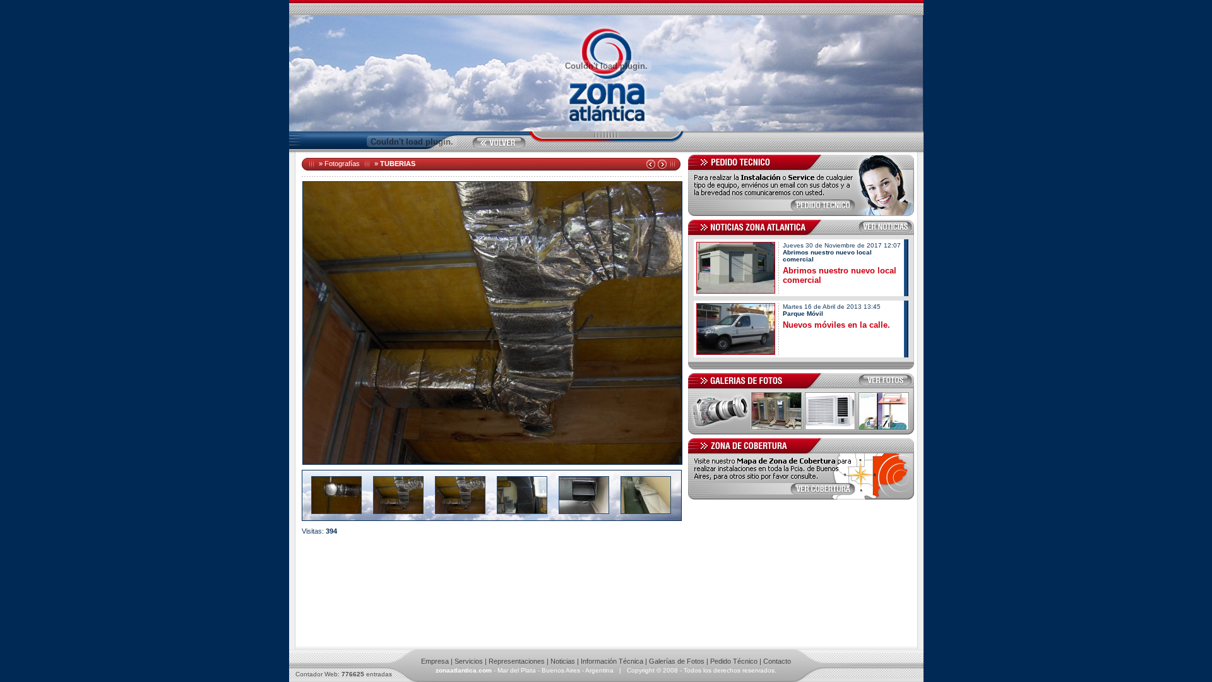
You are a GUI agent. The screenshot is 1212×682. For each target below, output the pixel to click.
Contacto (777, 661)
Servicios (468, 661)
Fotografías (342, 163)
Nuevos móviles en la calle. (836, 325)
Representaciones (517, 661)
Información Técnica (612, 661)
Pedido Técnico (734, 661)
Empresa (435, 661)
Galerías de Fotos (676, 661)
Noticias (562, 661)
